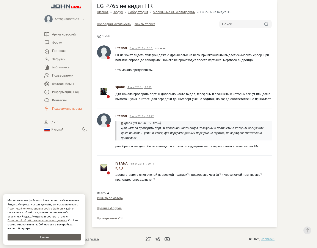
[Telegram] (158, 239)
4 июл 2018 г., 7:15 (141, 48)
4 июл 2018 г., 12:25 (139, 87)
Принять (44, 237)
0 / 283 (54, 122)
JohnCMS (268, 239)
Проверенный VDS (110, 218)
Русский (57, 129)
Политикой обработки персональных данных (37, 220)
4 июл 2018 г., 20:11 (142, 163)
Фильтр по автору (110, 198)
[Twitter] (149, 239)
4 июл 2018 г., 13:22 (142, 116)
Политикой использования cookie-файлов (35, 208)
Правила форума (109, 208)
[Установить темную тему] (84, 129)
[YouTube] (167, 239)
